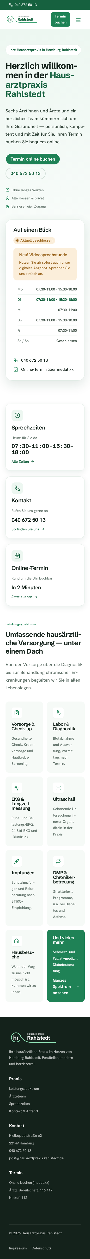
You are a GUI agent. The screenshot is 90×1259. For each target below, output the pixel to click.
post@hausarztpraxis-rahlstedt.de (36, 1158)
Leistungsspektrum (24, 1088)
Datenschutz (41, 1248)
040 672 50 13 (26, 4)
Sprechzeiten (19, 1103)
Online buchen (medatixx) (29, 1182)
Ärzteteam (17, 1096)
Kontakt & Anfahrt (23, 1111)
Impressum (18, 1248)
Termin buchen (60, 19)
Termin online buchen (33, 159)
